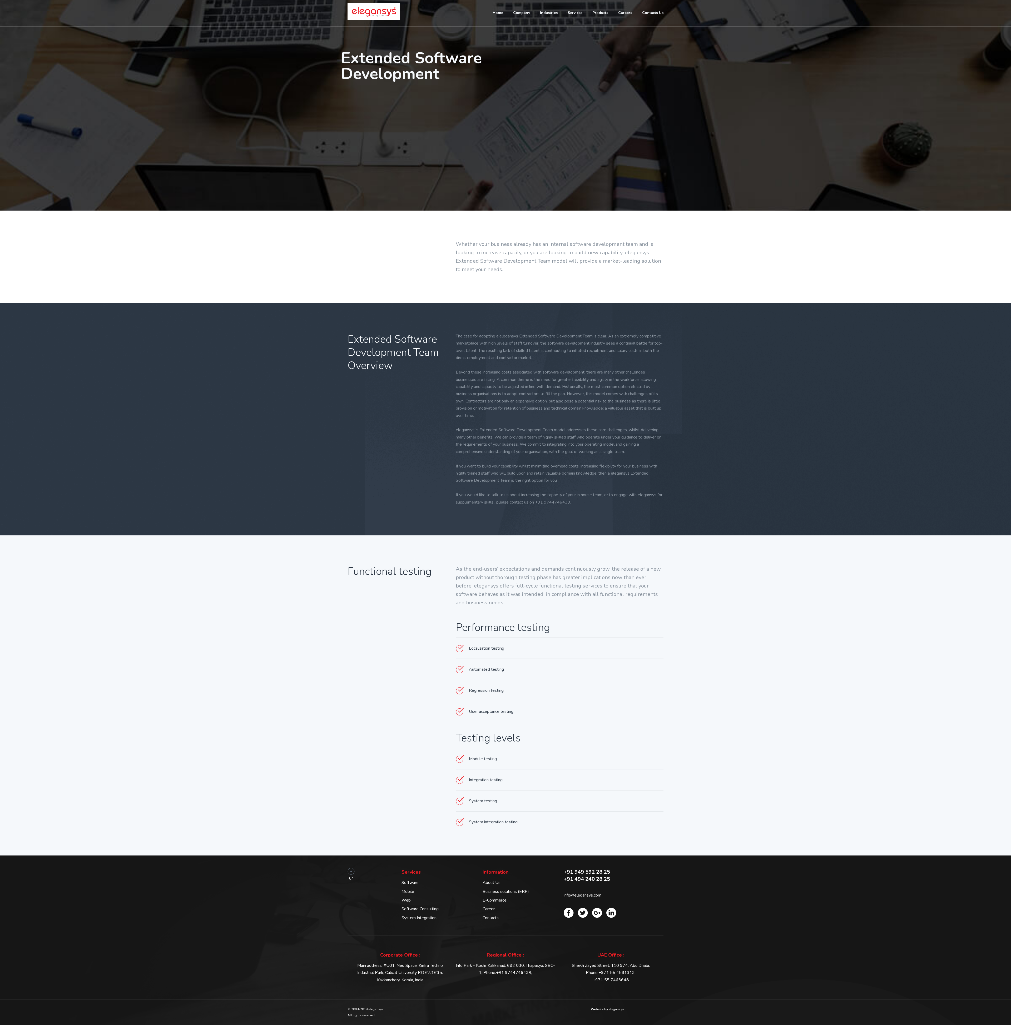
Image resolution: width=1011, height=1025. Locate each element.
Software (410, 882)
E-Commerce (495, 900)
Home (498, 12)
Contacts (491, 918)
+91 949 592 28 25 (587, 871)
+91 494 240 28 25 (587, 879)
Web (406, 900)
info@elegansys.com (582, 895)
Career (489, 909)
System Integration (419, 918)
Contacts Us (652, 12)
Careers (625, 12)
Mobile (408, 891)
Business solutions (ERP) (506, 891)
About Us (491, 882)
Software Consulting (420, 909)
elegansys (607, 1009)
